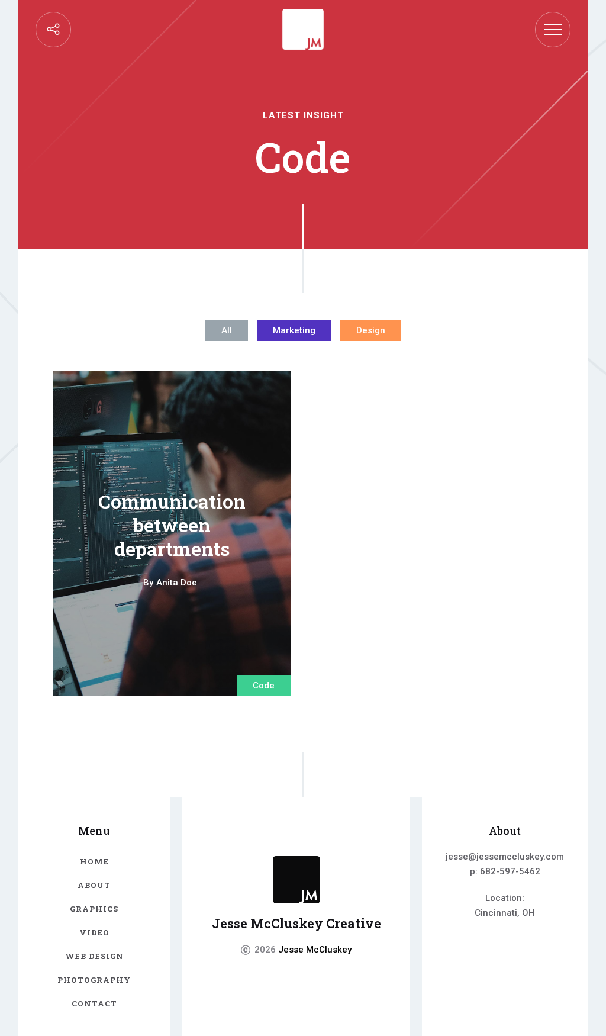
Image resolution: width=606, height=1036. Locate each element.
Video (94, 932)
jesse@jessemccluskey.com (505, 856)
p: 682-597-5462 (505, 871)
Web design (94, 956)
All (226, 330)
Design (370, 330)
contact (94, 1003)
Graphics (94, 908)
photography (94, 979)
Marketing (294, 330)
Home (94, 861)
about (94, 885)
